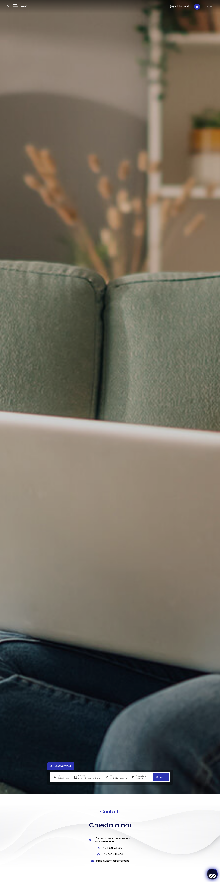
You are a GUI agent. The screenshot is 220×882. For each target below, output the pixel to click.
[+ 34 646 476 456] (98, 854)
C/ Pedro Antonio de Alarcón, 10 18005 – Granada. (112, 840)
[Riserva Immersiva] (196, 6)
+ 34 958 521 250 (112, 848)
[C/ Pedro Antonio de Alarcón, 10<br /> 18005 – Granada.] (90, 840)
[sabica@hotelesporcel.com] (92, 861)
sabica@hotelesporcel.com (112, 861)
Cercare (160, 777)
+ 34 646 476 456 (112, 854)
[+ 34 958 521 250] (99, 848)
